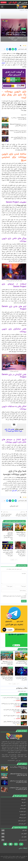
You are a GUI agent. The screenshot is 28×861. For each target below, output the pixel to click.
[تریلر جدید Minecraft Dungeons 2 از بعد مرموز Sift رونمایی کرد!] (5, 126)
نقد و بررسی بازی (23, 840)
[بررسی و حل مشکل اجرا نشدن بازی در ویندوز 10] (24, 699)
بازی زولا (23, 802)
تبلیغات (25, 667)
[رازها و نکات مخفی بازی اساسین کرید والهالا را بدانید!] (24, 711)
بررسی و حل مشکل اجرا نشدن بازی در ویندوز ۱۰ (11, 698)
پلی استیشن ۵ (22, 811)
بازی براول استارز (22, 823)
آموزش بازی (24, 833)
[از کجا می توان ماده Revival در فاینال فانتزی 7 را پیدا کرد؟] (24, 723)
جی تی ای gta (22, 817)
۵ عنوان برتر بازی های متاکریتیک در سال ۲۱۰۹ (21, 515)
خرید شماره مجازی (22, 691)
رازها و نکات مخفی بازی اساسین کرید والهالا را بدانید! (11, 710)
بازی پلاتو (23, 799)
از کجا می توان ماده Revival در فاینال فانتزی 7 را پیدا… (12, 722)
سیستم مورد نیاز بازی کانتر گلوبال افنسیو (6, 515)
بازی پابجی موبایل (21, 820)
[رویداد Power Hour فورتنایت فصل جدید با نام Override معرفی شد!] (5, 139)
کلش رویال (23, 805)
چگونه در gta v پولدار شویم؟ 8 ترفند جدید (12, 716)
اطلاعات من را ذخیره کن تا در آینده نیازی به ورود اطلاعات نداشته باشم (14, 597)
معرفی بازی (24, 837)
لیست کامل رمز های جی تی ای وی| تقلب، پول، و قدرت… (10, 704)
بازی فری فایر (22, 814)
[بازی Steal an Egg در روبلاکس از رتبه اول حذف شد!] (5, 119)
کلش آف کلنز (22, 808)
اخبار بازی (23, 29)
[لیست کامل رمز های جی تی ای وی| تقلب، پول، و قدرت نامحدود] (24, 705)
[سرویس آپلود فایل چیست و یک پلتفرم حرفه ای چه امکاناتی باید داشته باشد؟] (21, 671)
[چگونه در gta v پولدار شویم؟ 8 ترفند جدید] (24, 717)
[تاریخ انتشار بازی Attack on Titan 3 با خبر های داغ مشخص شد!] (5, 132)
